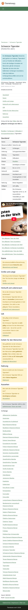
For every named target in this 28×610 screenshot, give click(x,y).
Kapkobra (6, 481)
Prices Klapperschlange (10, 528)
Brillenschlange (7, 434)
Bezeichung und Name (10, 267)
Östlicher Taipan (8, 521)
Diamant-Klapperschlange (11, 437)
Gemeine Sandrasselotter (11, 453)
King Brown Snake (8, 487)
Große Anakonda (8, 468)
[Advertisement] (14, 25)
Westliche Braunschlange (11, 584)
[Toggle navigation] (3, 8)
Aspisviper (6, 418)
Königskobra (7, 490)
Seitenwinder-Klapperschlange (12, 556)
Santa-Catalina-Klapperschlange (13, 540)
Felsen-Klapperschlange (10, 446)
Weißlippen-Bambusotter (10, 581)
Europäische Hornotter (10, 443)
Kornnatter (6, 494)
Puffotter (5, 531)
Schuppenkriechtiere (7, 133)
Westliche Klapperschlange (11, 587)
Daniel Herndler (10, 597)
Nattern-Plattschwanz (9, 512)
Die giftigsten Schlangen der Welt (12, 244)
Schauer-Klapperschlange (11, 543)
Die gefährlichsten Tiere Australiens (13, 254)
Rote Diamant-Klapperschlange (12, 537)
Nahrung (5, 114)
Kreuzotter (6, 497)
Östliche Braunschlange (10, 515)
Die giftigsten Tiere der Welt (10, 238)
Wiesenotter (6, 591)
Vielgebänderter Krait (9, 575)
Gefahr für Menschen (9, 361)
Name (4, 98)
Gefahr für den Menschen (10, 110)
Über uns (22, 602)
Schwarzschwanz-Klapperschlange (14, 553)
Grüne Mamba (7, 472)
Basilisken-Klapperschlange (11, 428)
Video (14, 121)
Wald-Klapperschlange (10, 578)
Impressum (15, 602)
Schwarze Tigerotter (9, 550)
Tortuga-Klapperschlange (10, 572)
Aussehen (6, 117)
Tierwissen (4, 42)
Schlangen (11, 131)
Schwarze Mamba (8, 546)
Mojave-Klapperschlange (10, 509)
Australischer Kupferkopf (10, 421)
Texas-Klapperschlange (10, 559)
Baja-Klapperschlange (9, 424)
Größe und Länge (8, 101)
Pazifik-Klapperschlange (10, 524)
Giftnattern (18, 131)
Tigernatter (6, 565)
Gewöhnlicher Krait (8, 465)
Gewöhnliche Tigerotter (10, 462)
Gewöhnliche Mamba (9, 459)
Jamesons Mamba (8, 478)
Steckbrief (6, 95)
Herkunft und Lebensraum (11, 104)
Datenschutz (7, 602)
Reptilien (3, 131)
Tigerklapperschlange (9, 562)
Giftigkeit (5, 335)
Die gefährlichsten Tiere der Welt (12, 251)
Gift (4, 107)
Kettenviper (6, 484)
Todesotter (6, 569)
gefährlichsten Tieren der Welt (12, 406)
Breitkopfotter (7, 431)
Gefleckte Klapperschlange (11, 450)
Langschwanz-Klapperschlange (12, 500)
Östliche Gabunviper (9, 518)
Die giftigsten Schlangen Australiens (13, 248)
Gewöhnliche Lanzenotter (11, 456)
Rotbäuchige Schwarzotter (11, 534)
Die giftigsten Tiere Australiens (11, 241)
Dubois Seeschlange (9, 440)
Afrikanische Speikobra (10, 415)
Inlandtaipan (6, 475)
